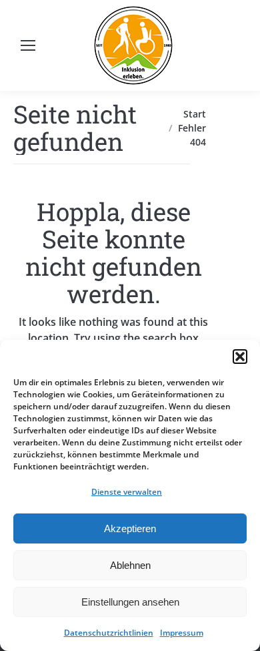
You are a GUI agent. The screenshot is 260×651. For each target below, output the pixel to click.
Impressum (181, 632)
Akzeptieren (130, 528)
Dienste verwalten (126, 491)
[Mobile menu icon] (28, 45)
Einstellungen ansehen (130, 602)
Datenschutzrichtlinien (108, 632)
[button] (240, 356)
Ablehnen (130, 565)
